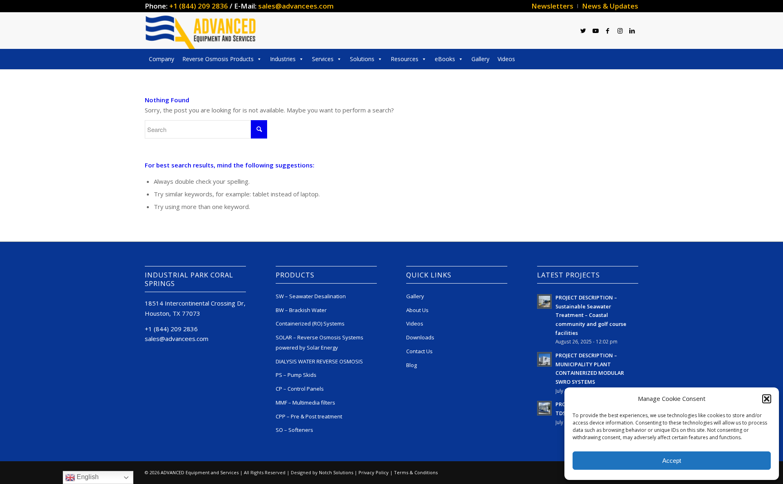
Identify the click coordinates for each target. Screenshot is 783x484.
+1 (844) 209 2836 (198, 6)
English (87, 476)
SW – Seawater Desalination (311, 296)
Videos (506, 59)
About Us (417, 310)
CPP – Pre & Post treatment (309, 416)
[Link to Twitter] (583, 30)
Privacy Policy (373, 472)
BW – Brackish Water (301, 310)
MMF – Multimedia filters (305, 402)
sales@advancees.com (296, 6)
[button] (767, 399)
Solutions (362, 59)
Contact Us (419, 351)
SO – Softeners (294, 429)
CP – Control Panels (300, 388)
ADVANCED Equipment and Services (200, 472)
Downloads (420, 337)
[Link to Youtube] (595, 30)
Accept (671, 460)
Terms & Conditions (416, 472)
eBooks (445, 59)
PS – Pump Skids (296, 374)
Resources (404, 59)
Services (323, 59)
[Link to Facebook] (608, 30)
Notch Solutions (336, 472)
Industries (283, 59)
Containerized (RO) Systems (310, 323)
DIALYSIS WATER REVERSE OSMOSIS (319, 361)
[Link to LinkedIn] (632, 30)
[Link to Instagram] (620, 30)
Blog (411, 365)
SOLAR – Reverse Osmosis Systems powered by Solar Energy (319, 342)
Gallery (480, 59)
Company (161, 59)
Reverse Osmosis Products (218, 59)
